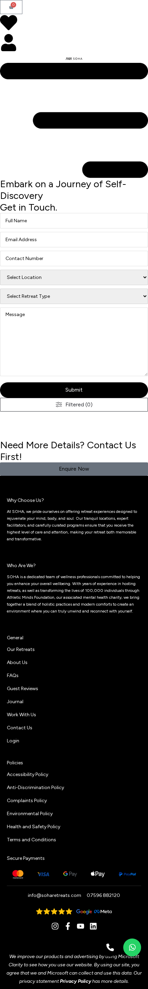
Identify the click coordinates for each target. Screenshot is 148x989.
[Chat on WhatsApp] (132, 947)
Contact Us (19, 728)
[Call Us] (110, 947)
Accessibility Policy (27, 774)
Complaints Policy (27, 800)
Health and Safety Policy (33, 827)
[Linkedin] (93, 926)
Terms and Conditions (31, 840)
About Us (17, 662)
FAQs (13, 675)
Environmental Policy (30, 814)
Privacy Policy (75, 981)
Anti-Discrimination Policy (35, 787)
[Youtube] (80, 926)
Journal (15, 702)
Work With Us (21, 715)
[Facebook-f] (68, 926)
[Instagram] (55, 926)
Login (13, 741)
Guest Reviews (22, 689)
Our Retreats (21, 649)
